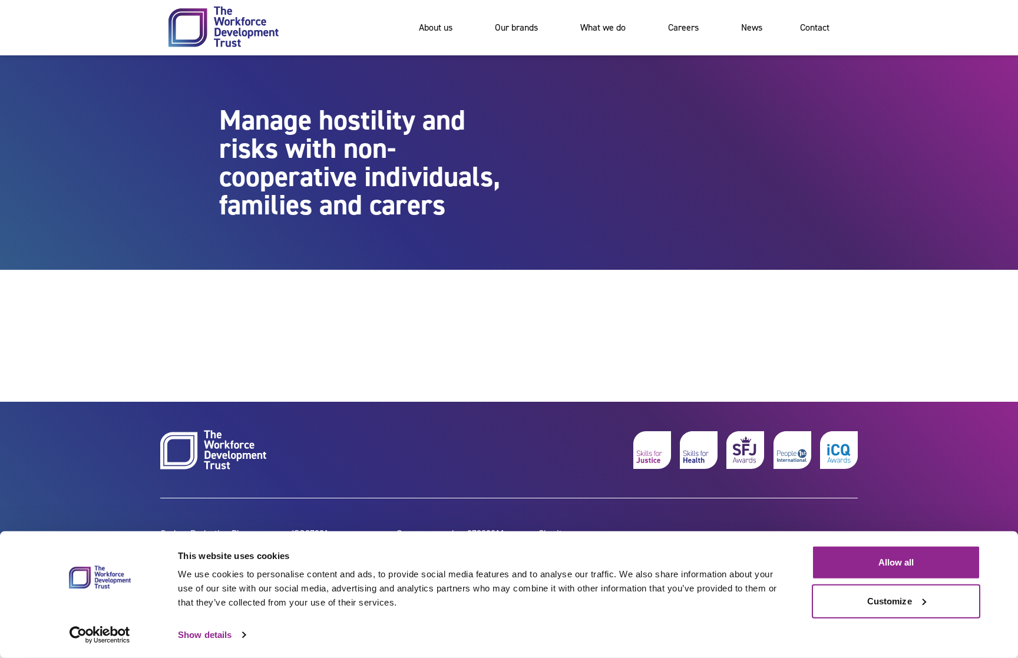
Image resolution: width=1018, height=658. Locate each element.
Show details (205, 635)
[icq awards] (839, 450)
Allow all (896, 562)
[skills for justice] (652, 450)
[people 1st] (792, 450)
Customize (889, 601)
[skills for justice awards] (745, 450)
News (751, 27)
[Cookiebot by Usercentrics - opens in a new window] (99, 635)
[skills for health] (699, 450)
